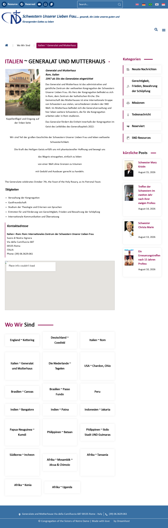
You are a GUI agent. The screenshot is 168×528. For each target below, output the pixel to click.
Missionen (138, 103)
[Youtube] (39, 4)
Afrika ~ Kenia (23, 485)
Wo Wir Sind (23, 45)
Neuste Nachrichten (144, 69)
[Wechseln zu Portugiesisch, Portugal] (150, 4)
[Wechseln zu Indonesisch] (163, 4)
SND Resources (141, 138)
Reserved (30, 4)
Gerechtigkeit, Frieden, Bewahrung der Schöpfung (144, 86)
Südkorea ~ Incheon (22, 455)
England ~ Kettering (22, 340)
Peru (97, 391)
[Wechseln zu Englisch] (137, 4)
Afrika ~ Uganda (62, 487)
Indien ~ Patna (60, 409)
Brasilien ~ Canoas (22, 391)
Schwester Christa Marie (146, 227)
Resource (13, 4)
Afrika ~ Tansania (97, 455)
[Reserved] (21, 4)
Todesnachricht (141, 114)
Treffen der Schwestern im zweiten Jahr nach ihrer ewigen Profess (146, 195)
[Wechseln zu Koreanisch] (157, 4)
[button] (156, 29)
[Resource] (4, 4)
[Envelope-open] (45, 4)
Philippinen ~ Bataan (60, 432)
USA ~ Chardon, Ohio (97, 366)
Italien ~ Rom (97, 340)
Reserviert (138, 126)
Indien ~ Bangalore (22, 409)
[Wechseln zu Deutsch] (143, 4)
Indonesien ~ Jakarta (97, 409)
